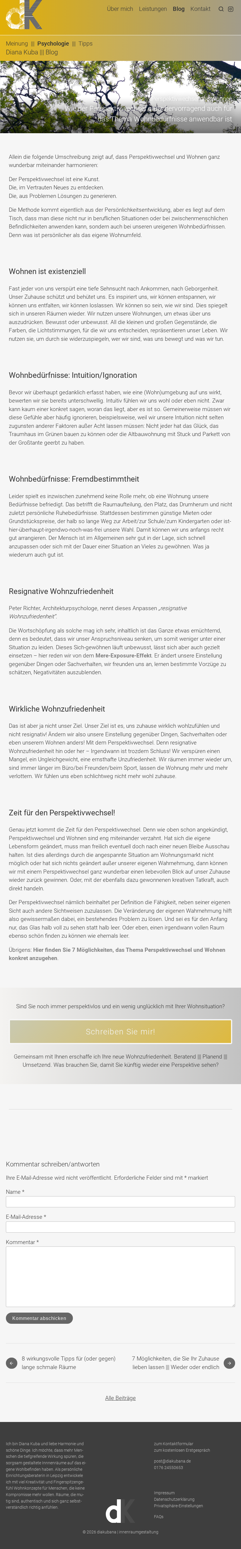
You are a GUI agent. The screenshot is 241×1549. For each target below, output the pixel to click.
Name (15, 1192)
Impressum (164, 1492)
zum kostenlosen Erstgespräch (182, 1450)
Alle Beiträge (120, 1398)
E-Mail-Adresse (26, 1217)
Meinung (17, 43)
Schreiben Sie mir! (120, 1031)
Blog (52, 52)
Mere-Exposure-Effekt (123, 655)
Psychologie (53, 43)
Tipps (85, 43)
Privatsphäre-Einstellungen (178, 1505)
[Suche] (221, 9)
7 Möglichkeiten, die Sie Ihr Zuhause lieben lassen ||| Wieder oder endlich (175, 1363)
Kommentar (22, 1242)
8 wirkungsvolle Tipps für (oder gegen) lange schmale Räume (69, 1363)
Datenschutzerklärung (174, 1499)
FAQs (158, 1516)
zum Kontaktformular (173, 1443)
